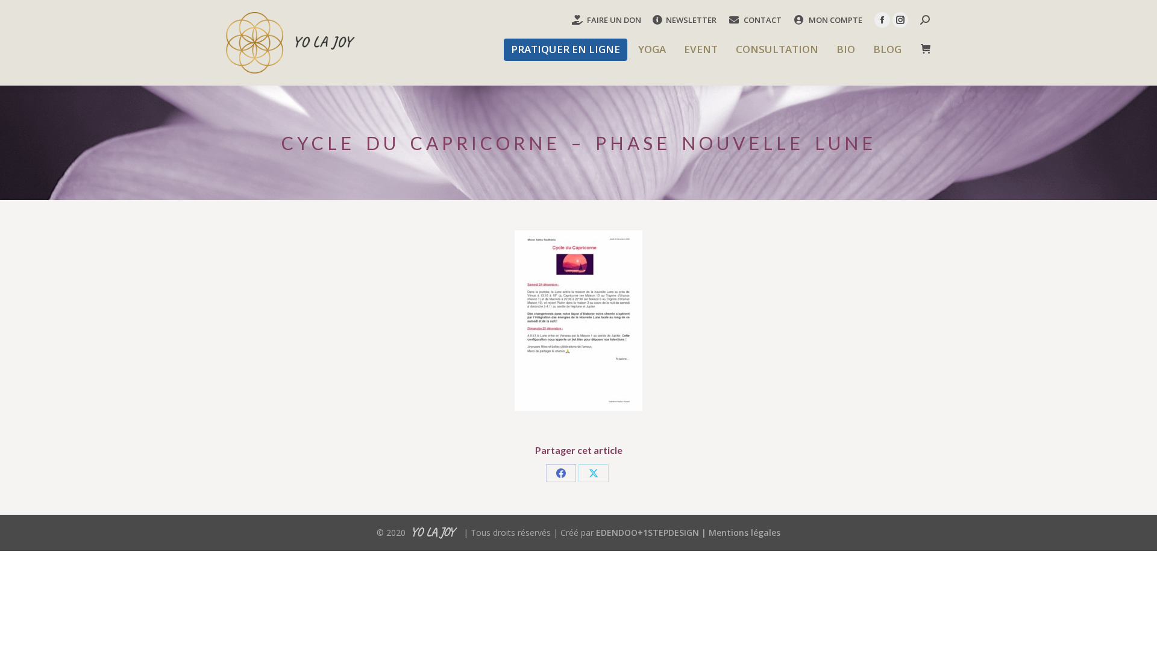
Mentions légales (744, 532)
